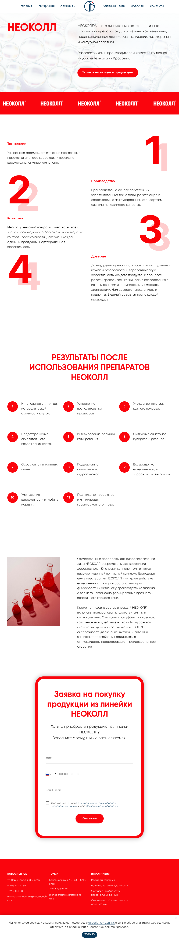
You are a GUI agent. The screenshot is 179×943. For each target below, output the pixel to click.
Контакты (157, 6)
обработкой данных (101, 922)
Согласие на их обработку (102, 806)
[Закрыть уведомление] (176, 918)
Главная (27, 6)
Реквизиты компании (103, 880)
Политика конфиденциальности (109, 885)
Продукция (46, 6)
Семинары (68, 6)
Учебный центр (114, 6)
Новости (137, 6)
